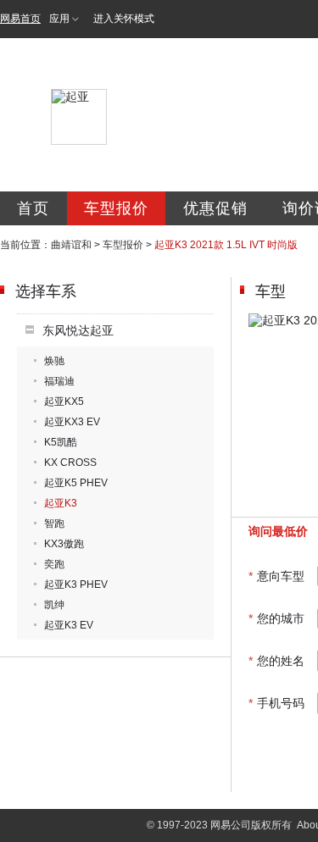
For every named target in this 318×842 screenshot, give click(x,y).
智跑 (54, 523)
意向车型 (276, 576)
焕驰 (54, 361)
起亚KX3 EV (72, 422)
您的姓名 (276, 661)
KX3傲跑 (64, 544)
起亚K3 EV (68, 625)
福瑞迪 (59, 381)
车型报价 (116, 208)
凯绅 (54, 605)
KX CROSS (70, 462)
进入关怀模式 (123, 19)
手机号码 (276, 703)
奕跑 (54, 564)
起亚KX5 (64, 401)
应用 (59, 19)
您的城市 (276, 618)
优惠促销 (215, 208)
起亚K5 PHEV (76, 483)
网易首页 (20, 19)
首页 (33, 208)
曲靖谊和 (71, 245)
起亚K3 (60, 503)
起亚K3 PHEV (76, 584)
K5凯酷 (60, 442)
